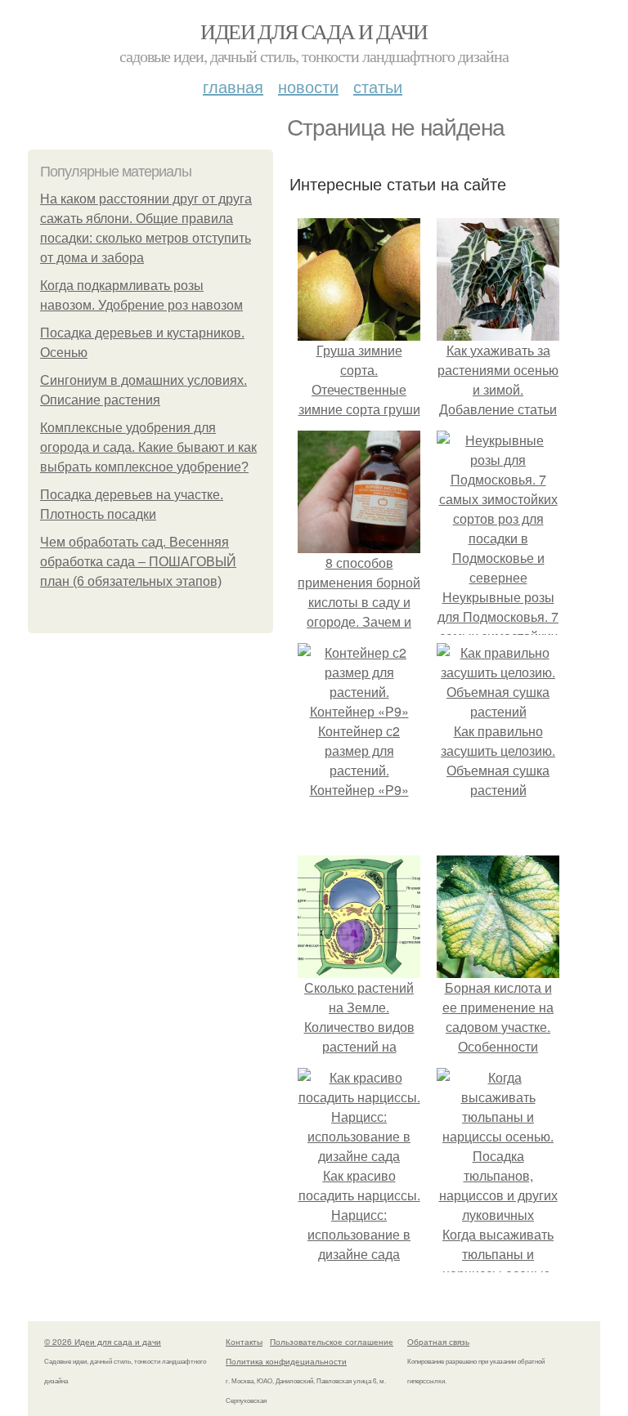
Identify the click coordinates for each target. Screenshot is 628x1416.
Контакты (244, 1341)
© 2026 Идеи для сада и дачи (102, 1341)
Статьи (377, 86)
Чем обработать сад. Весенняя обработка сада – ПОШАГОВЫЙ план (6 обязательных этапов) (138, 561)
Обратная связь (438, 1341)
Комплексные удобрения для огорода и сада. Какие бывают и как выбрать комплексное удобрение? (148, 447)
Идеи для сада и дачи (313, 31)
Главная (233, 86)
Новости (308, 86)
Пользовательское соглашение (331, 1341)
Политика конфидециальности (286, 1361)
